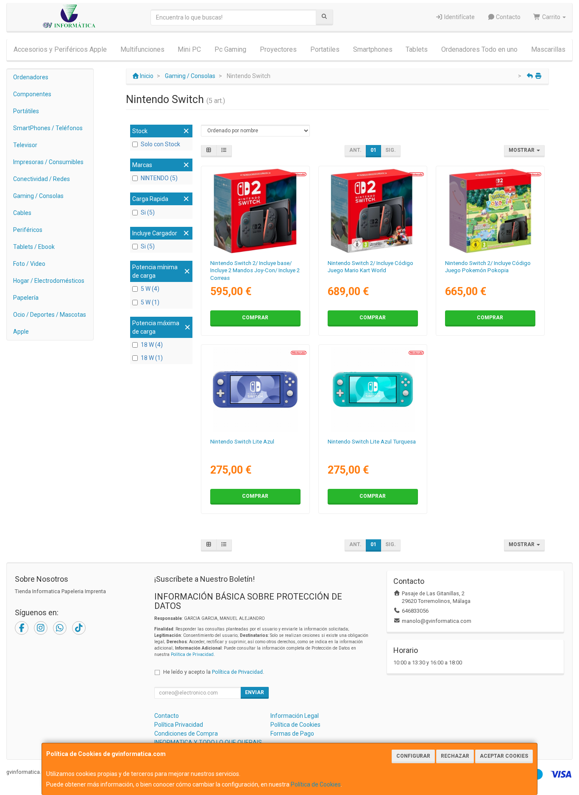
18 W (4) (152, 344)
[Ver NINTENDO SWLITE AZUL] (255, 389)
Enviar (254, 692)
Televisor (25, 145)
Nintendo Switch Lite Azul (242, 441)
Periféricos (27, 229)
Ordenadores (30, 77)
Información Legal (294, 715)
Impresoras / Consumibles (48, 162)
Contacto (508, 17)
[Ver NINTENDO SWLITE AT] (372, 389)
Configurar (413, 756)
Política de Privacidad (192, 654)
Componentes (32, 94)
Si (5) (148, 212)
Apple (21, 331)
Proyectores (278, 49)
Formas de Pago (292, 733)
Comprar (255, 318)
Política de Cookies (316, 784)
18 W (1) (152, 357)
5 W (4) (150, 288)
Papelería (26, 297)
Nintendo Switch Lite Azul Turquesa (372, 441)
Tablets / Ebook (34, 246)
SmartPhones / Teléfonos (48, 128)
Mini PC (189, 49)
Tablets (417, 49)
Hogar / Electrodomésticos (48, 280)
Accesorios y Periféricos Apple (60, 49)
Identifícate (459, 17)
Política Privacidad (178, 724)
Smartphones (372, 49)
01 (373, 150)
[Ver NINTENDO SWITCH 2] (255, 211)
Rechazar (455, 756)
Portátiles (26, 111)
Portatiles (325, 49)
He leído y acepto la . (213, 672)
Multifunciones (142, 49)
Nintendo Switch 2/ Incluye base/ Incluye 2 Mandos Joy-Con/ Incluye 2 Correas (255, 270)
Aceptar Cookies (504, 756)
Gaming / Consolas (38, 195)
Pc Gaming (230, 49)
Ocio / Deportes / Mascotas (49, 314)
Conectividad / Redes (41, 179)
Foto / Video (29, 263)
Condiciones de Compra (186, 733)
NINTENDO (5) (159, 178)
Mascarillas (548, 49)
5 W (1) (150, 302)
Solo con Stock (160, 144)
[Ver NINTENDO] (490, 211)
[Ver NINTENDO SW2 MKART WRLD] (372, 211)
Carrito (551, 17)
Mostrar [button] (522, 150)
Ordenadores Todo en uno (479, 49)
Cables (22, 212)
